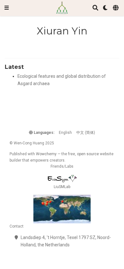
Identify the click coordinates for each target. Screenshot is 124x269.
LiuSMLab (62, 187)
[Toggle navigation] (6, 8)
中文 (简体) (85, 132)
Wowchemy (46, 154)
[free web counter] (62, 209)
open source (88, 154)
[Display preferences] (105, 8)
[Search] (95, 8)
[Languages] (116, 8)
